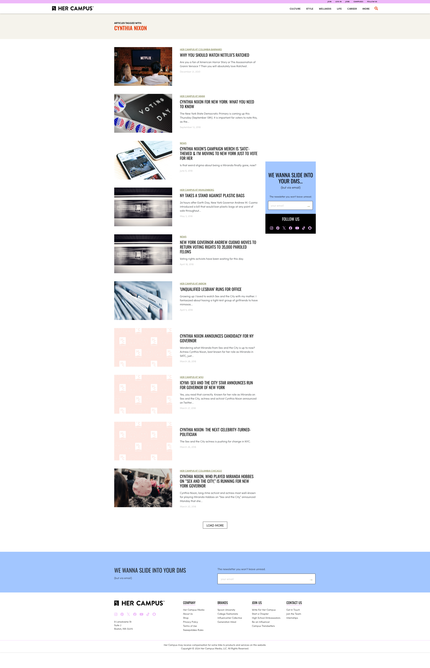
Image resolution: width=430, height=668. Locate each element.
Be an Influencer (261, 621)
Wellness (325, 8)
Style (309, 8)
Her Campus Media (193, 609)
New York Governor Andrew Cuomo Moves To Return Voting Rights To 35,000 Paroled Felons (218, 247)
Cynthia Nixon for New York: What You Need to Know (217, 104)
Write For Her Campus (264, 609)
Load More (215, 525)
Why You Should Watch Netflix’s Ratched (214, 55)
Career (352, 8)
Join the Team (293, 613)
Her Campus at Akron (193, 283)
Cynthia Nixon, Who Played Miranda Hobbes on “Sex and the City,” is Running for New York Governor (216, 481)
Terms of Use (190, 625)
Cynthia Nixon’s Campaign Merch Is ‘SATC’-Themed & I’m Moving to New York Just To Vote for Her (218, 153)
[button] (376, 8)
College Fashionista (228, 613)
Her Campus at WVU (191, 377)
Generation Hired (227, 621)
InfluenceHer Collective (230, 617)
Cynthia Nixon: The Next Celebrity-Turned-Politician (215, 431)
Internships (292, 617)
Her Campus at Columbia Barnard (201, 49)
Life (339, 8)
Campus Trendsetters (263, 625)
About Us (188, 613)
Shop (186, 617)
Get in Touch (293, 609)
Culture (295, 8)
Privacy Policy (190, 621)
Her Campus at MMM (192, 96)
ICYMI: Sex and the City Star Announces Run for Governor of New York (216, 385)
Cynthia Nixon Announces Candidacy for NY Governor (217, 338)
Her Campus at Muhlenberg (197, 189)
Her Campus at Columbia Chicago (201, 470)
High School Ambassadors (266, 617)
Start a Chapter (260, 613)
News (183, 143)
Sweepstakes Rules (193, 629)
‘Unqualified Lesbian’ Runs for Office (211, 289)
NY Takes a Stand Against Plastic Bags (212, 195)
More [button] (366, 8)
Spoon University (226, 609)
